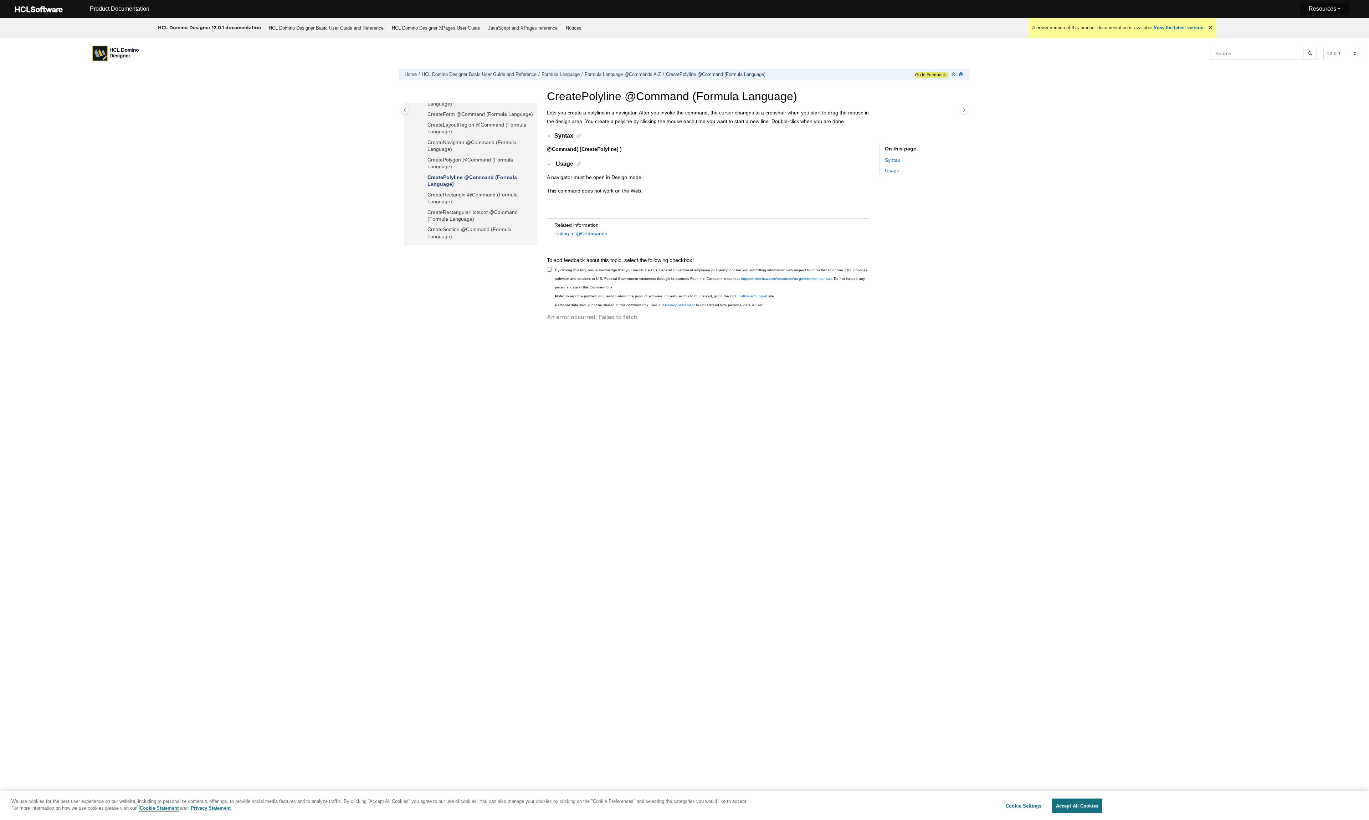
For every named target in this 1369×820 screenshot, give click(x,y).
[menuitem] (326, 28)
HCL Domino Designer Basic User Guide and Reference (326, 28)
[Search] (1310, 53)
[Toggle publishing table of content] (405, 110)
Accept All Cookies (1077, 806)
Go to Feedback (930, 74)
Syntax (892, 160)
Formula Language (561, 74)
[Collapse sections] (954, 75)
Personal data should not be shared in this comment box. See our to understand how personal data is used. (660, 305)
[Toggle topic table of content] (964, 110)
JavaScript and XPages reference (523, 28)
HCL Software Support (748, 296)
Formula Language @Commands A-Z (623, 74)
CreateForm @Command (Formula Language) (480, 114)
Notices (573, 28)
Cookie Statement (159, 808)
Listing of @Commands (580, 233)
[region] (684, 805)
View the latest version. (1179, 27)
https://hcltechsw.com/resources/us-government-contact (786, 279)
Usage (892, 170)
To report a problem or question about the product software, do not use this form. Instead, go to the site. (665, 296)
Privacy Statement (680, 305)
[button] (424, 114)
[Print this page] (961, 75)
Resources (1322, 9)
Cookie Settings (1023, 806)
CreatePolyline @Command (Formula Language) (715, 74)
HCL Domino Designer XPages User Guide (436, 28)
